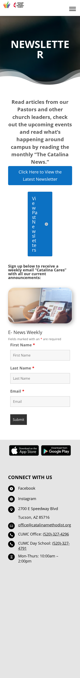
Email (17, 391)
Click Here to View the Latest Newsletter (40, 175)
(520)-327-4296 (56, 534)
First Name (22, 344)
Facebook (26, 488)
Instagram (27, 498)
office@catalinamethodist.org (44, 524)
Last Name (22, 368)
